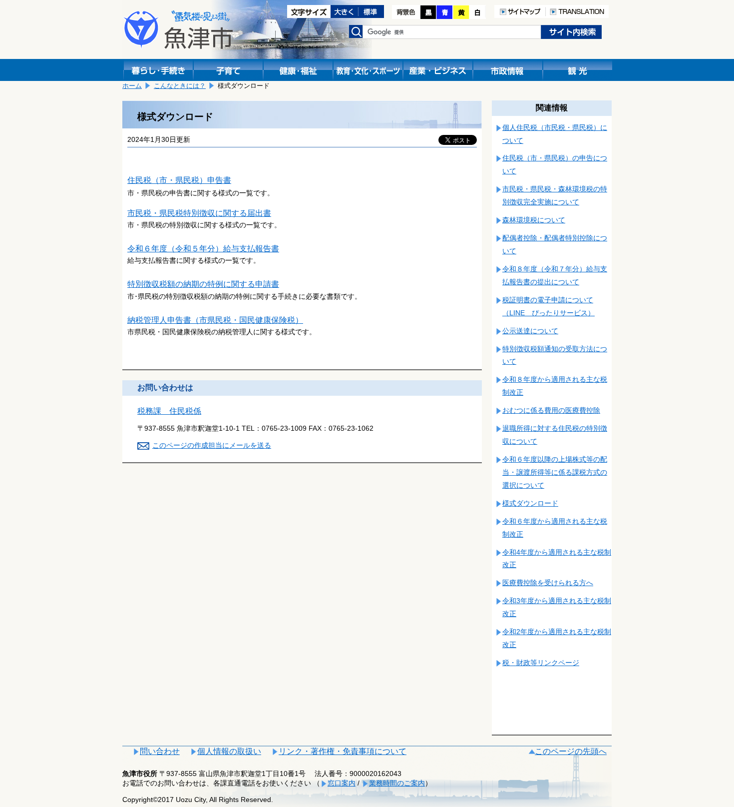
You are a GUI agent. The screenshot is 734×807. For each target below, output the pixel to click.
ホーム (132, 85)
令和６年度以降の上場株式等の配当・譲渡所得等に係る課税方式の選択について (554, 472)
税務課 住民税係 (169, 411)
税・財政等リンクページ (540, 663)
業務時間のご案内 (397, 783)
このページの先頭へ (571, 751)
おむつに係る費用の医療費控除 (551, 410)
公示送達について (530, 331)
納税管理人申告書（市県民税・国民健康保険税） (215, 320)
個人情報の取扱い (229, 751)
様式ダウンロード (530, 503)
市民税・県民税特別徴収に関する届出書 (199, 213)
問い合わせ (160, 751)
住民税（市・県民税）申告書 (179, 180)
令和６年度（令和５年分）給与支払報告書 (203, 248)
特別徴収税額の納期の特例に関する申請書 (203, 284)
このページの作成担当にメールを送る (211, 445)
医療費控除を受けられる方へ (547, 583)
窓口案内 (342, 783)
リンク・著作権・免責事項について (342, 751)
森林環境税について (533, 220)
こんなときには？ (180, 85)
